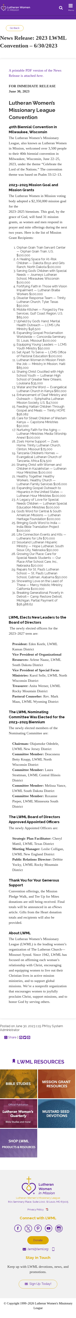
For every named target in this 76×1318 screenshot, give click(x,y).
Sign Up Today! (40, 1284)
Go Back (14, 28)
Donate (38, 1240)
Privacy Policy (35, 1209)
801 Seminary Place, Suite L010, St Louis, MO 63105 (38, 1201)
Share (12, 1037)
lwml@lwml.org (37, 1249)
